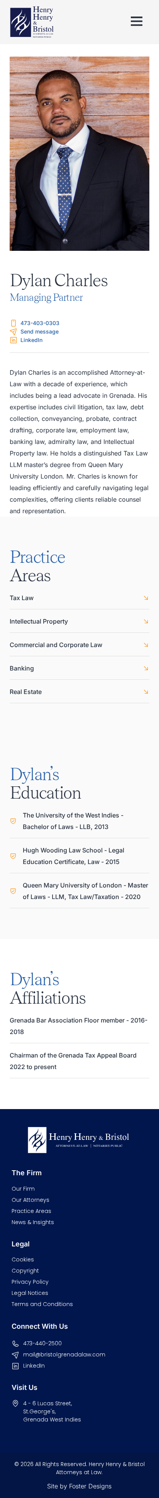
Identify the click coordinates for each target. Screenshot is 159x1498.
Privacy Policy (30, 1282)
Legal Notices (30, 1293)
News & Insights (33, 1222)
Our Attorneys (30, 1200)
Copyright (25, 1270)
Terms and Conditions (42, 1304)
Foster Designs (90, 1486)
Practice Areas (31, 1211)
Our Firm (23, 1189)
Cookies (23, 1259)
